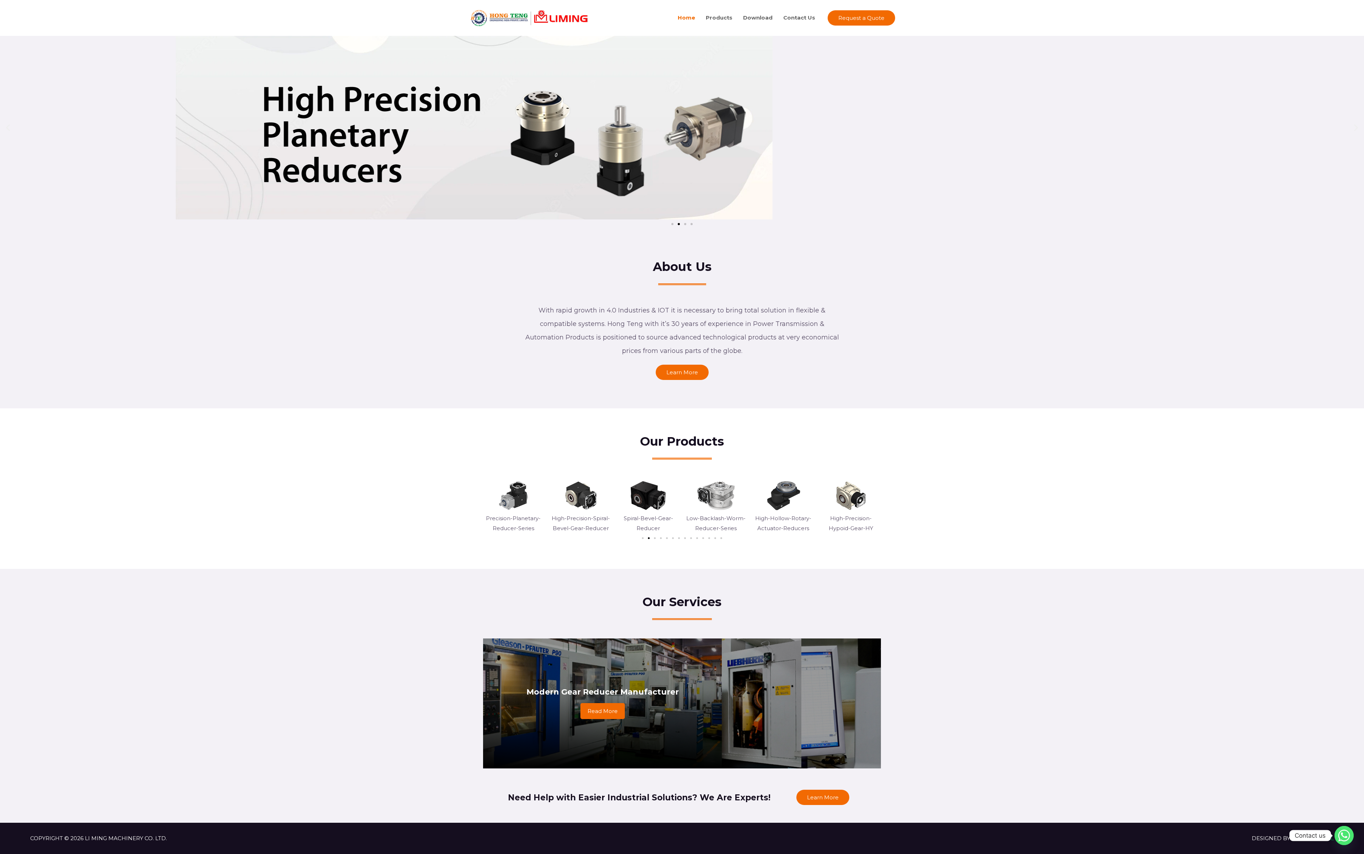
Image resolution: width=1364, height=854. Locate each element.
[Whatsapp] (1344, 835)
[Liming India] (529, 17)
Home (686, 17)
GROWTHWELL (1313, 838)
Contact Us (799, 17)
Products (719, 17)
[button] (8, 127)
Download (758, 17)
